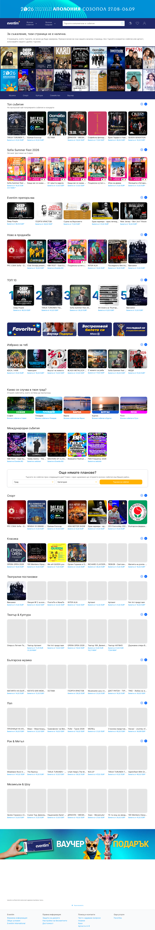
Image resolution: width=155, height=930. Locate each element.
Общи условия (13, 920)
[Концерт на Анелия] (134, 58)
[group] (77, 844)
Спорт (25, 95)
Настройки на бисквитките (55, 920)
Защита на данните (51, 918)
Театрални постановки (22, 576)
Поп (9, 703)
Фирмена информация (17, 918)
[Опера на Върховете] (80, 80)
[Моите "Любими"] (137, 23)
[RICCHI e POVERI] (9, 58)
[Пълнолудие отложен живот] (62, 80)
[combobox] (91, 23)
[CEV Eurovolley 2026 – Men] (27, 80)
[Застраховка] (95, 329)
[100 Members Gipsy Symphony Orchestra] (98, 80)
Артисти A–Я (84, 926)
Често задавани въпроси (89, 918)
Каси (80, 923)
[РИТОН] (116, 58)
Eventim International (16, 923)
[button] (39, 69)
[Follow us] (130, 329)
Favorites (118, 918)
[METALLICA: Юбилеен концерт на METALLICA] (62, 58)
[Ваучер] (60, 329)
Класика (12, 538)
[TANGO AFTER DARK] (98, 58)
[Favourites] (24, 329)
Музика (12, 95)
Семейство (55, 95)
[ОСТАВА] (80, 58)
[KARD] (45, 58)
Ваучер (70, 95)
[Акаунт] (144, 23)
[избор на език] (130, 23)
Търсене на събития (121, 482)
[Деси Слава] (116, 80)
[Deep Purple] (27, 58)
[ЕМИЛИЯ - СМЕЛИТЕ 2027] (134, 80)
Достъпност (48, 923)
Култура (39, 95)
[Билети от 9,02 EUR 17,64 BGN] (9, 80)
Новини (81, 920)
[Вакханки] (45, 80)
